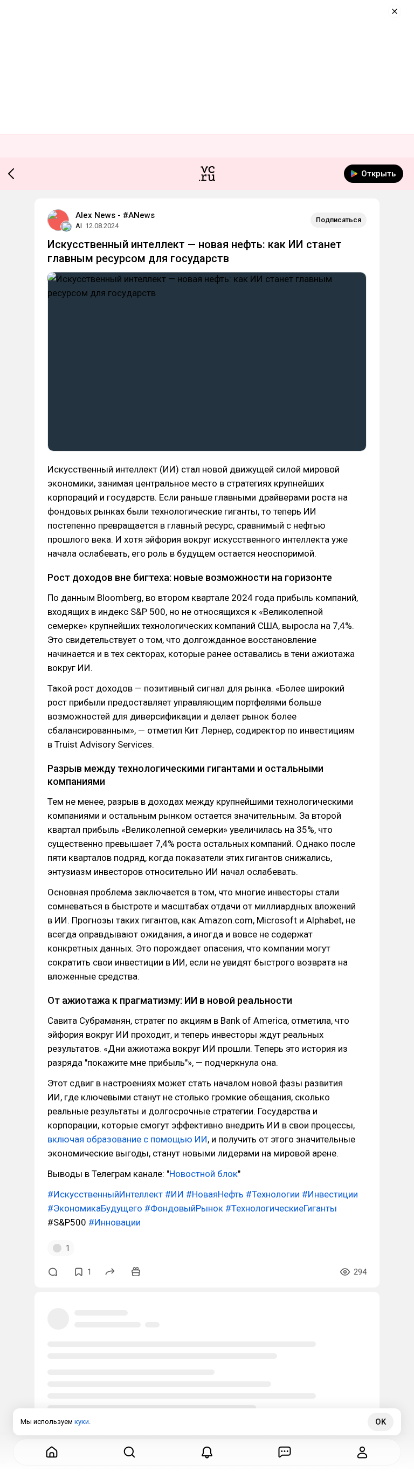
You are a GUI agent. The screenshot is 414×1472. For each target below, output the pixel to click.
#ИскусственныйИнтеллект (105, 1194)
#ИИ (174, 1194)
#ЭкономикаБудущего (94, 1208)
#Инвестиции (330, 1194)
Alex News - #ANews (115, 215)
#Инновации (114, 1222)
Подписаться (338, 220)
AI (78, 226)
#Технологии (273, 1194)
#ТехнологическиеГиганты (281, 1208)
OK (380, 1422)
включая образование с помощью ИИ (127, 1139)
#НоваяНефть (215, 1194)
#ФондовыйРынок (183, 1208)
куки (81, 1422)
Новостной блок (203, 1173)
